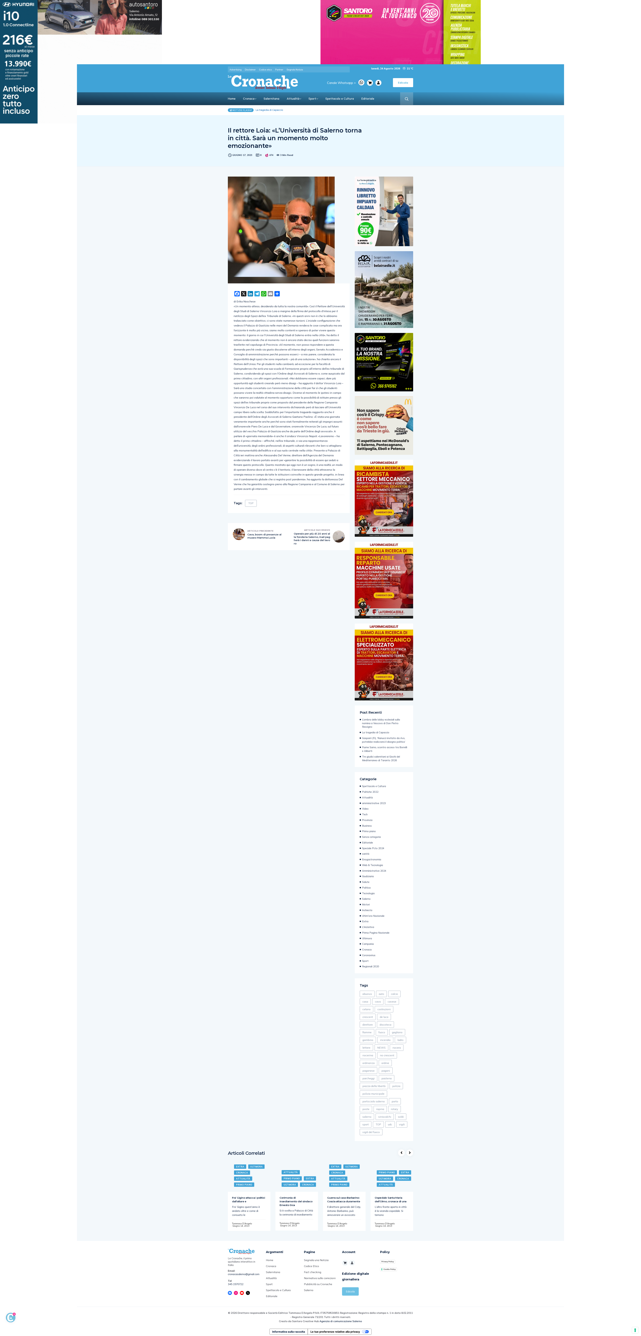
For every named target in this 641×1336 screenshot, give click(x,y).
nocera (396, 1047)
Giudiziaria (368, 876)
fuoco (381, 1032)
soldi (401, 1116)
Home (232, 98)
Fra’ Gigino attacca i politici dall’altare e (248, 1199)
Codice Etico (311, 1266)
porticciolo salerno (373, 1101)
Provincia (367, 820)
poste (365, 1109)
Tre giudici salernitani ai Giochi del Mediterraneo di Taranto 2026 (381, 758)
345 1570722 (236, 1284)
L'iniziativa (368, 927)
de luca (384, 1017)
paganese (368, 1070)
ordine (385, 1063)
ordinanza (368, 1063)
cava (378, 1001)
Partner (279, 69)
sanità (365, 853)
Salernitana (271, 98)
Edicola (350, 1291)
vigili (402, 1124)
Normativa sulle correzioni (320, 1278)
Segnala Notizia (295, 69)
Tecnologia (368, 893)
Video (365, 808)
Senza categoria (371, 836)
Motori (366, 904)
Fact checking (312, 1272)
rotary (394, 1109)
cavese (392, 1001)
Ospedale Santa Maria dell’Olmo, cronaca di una (390, 1199)
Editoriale (367, 98)
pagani (385, 1070)
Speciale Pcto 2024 (373, 848)
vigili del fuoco (371, 1132)
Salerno (366, 898)
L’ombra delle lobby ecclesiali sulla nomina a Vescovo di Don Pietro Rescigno (302, 109)
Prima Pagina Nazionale (375, 932)
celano (366, 1009)
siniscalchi (384, 1116)
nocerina (367, 1055)
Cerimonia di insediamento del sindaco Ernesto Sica (296, 1201)
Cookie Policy (389, 1269)
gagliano (397, 1032)
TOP (251, 503)
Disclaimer (250, 69)
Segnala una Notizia (316, 1260)
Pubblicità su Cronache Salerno (318, 1287)
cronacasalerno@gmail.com (243, 1274)
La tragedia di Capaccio (375, 732)
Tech (365, 814)
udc (390, 1124)
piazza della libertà (373, 1086)
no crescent (387, 1055)
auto (381, 994)
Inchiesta (367, 910)
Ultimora (367, 938)
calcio (394, 994)
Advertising (236, 69)
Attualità (293, 98)
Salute (365, 882)
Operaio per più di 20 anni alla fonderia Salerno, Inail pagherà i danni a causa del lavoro (312, 538)
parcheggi (368, 1078)
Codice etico (265, 69)
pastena (386, 1078)
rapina (380, 1109)
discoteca (385, 1024)
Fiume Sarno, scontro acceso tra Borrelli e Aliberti (384, 749)
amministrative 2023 (374, 803)
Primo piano (369, 831)
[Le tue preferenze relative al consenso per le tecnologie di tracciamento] (635, 1330)
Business (367, 825)
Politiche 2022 (370, 791)
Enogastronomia (371, 859)
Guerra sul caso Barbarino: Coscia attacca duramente (343, 1199)
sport (365, 1124)
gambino (367, 1040)
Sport (312, 98)
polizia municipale (373, 1093)
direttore (367, 1024)
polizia (396, 1086)
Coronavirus (368, 955)
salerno (366, 1116)
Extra (365, 921)
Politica (366, 887)
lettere (366, 1047)
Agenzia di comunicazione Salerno (340, 1321)
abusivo (367, 994)
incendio (385, 1040)
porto (395, 1101)
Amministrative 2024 (374, 870)
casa (365, 1001)
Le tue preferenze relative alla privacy (335, 1331)
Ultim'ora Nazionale (373, 915)
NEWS (381, 1047)
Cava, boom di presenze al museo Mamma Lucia (264, 536)
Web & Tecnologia (372, 865)
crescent (367, 1017)
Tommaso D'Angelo (242, 1223)
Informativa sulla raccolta (288, 1331)
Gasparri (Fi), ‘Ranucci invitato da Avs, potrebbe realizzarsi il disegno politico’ (383, 740)
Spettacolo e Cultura (339, 98)
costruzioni (384, 1009)
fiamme (367, 1032)
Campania (368, 943)
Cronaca (248, 98)
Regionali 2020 (370, 966)
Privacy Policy (387, 1261)
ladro (400, 1040)
